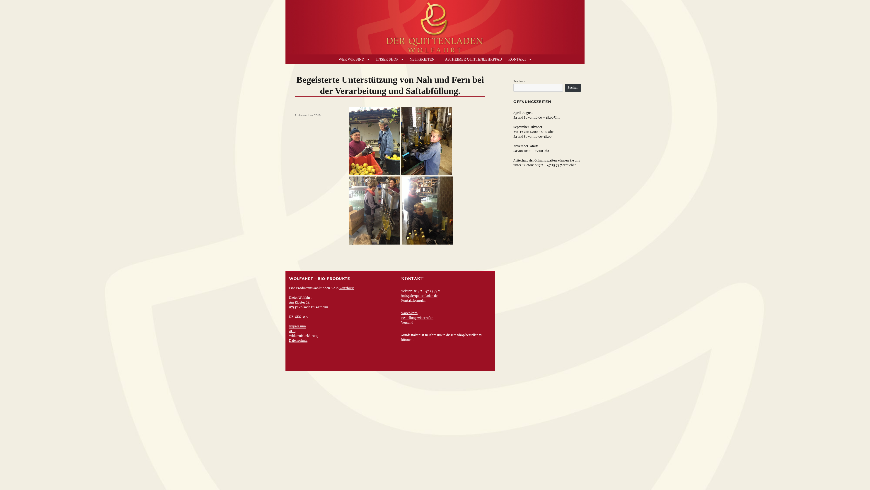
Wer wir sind (351, 59)
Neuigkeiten (422, 59)
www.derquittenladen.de (435, 26)
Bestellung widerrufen (417, 318)
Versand (407, 323)
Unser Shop (387, 59)
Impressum (297, 326)
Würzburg (346, 288)
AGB (292, 331)
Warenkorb (409, 313)
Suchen (519, 81)
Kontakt (517, 59)
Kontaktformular (413, 301)
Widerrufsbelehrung (304, 336)
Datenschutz (298, 341)
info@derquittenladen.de (419, 296)
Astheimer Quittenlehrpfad (473, 59)
